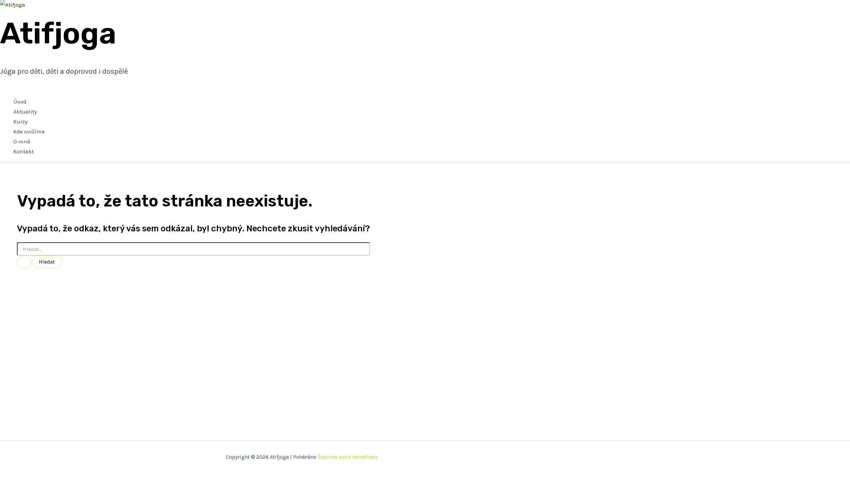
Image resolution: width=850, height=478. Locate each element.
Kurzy (20, 121)
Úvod (20, 101)
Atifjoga (58, 33)
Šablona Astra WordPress (348, 457)
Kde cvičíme (29, 131)
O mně (21, 141)
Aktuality (25, 111)
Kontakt (23, 151)
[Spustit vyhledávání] (24, 262)
